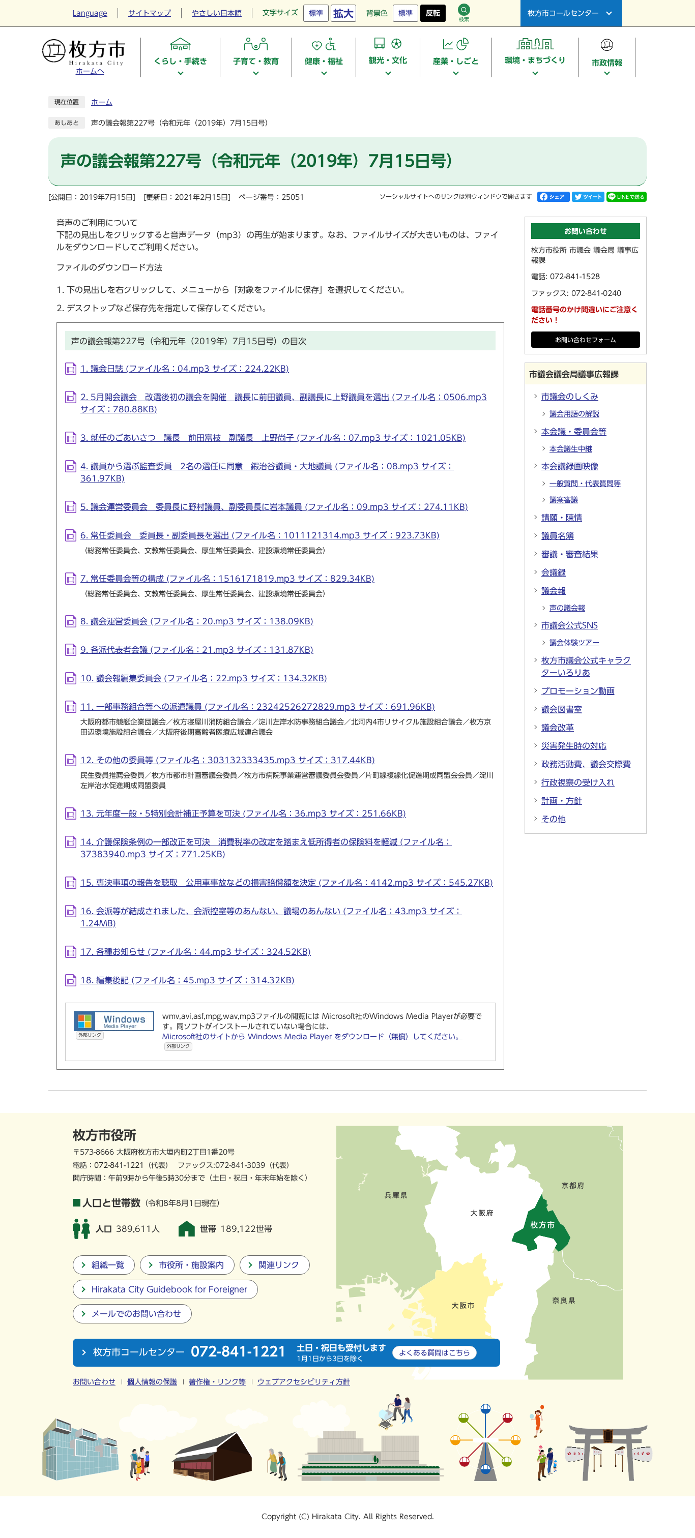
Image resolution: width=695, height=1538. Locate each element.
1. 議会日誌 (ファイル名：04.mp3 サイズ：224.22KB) (184, 369)
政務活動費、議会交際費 (586, 764)
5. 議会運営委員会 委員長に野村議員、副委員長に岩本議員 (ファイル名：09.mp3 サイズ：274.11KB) (274, 507)
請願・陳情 (561, 518)
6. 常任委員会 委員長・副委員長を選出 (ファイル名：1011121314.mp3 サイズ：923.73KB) (260, 535)
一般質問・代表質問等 (585, 483)
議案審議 (563, 499)
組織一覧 (108, 1265)
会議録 (553, 572)
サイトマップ (149, 13)
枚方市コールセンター (563, 13)
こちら (434, 1352)
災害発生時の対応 (573, 746)
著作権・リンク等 (217, 1381)
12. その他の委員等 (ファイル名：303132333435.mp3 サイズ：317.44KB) (227, 760)
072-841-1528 (575, 276)
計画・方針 (561, 801)
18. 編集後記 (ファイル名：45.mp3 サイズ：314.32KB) (187, 980)
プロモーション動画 (578, 691)
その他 (553, 819)
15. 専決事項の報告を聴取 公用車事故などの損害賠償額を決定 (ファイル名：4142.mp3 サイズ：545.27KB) (286, 883)
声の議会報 (567, 608)
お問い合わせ (94, 1381)
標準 (316, 13)
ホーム (101, 102)
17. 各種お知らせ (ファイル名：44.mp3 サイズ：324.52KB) (195, 952)
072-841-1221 (119, 1165)
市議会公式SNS (569, 625)
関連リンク (278, 1265)
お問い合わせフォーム (585, 340)
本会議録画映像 (569, 466)
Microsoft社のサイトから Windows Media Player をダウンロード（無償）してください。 (312, 1040)
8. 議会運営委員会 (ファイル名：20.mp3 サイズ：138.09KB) (196, 621)
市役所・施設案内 (191, 1265)
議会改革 (557, 727)
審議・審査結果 (569, 554)
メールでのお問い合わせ (136, 1314)
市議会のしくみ (569, 397)
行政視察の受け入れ (578, 782)
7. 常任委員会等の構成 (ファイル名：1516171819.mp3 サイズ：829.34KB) (227, 579)
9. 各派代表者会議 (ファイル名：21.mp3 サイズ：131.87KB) (196, 650)
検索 (464, 19)
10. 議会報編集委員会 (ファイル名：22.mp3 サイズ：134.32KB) (203, 678)
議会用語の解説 (574, 413)
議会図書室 (561, 709)
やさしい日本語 (217, 13)
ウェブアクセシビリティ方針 (303, 1381)
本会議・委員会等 (573, 432)
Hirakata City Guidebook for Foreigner (169, 1289)
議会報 (553, 591)
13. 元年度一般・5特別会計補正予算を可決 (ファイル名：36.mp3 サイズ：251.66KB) (243, 813)
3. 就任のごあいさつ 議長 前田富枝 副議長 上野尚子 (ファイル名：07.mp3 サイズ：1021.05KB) (273, 438)
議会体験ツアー (574, 642)
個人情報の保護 (152, 1381)
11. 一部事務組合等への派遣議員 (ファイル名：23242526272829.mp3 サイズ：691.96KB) (257, 707)
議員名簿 (557, 536)
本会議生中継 (570, 449)
